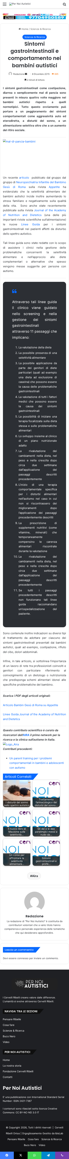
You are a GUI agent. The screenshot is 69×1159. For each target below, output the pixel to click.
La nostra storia (12, 1065)
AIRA (26, 735)
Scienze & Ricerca (40, 29)
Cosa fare (8, 1024)
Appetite (56, 187)
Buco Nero (9, 1036)
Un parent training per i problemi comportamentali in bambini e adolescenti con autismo (36, 763)
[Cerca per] (64, 5)
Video (6, 1042)
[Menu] (4, 5)
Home (24, 29)
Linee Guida (30, 224)
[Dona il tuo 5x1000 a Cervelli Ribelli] (34, 16)
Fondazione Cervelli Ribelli (18, 1071)
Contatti (7, 1077)
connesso (23, 958)
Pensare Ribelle (12, 1019)
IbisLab (59, 1133)
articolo (24, 177)
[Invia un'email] (26, 74)
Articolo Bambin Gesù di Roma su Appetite (30, 705)
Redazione (18, 74)
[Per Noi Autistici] (20, 4)
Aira (35, 876)
